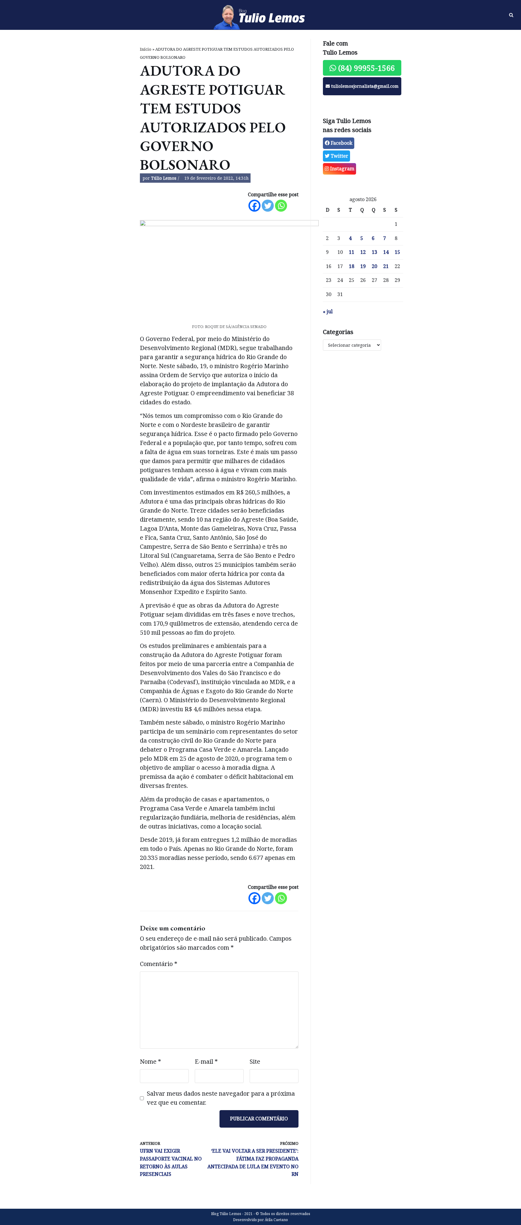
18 (351, 266)
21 (386, 266)
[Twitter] (268, 206)
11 (351, 252)
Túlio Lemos (163, 178)
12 (363, 252)
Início (145, 49)
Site (255, 1061)
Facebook (341, 143)
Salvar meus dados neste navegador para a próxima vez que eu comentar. (221, 1098)
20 (374, 266)
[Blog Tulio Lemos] (260, 15)
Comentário (158, 964)
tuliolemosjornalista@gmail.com (364, 86)
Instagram (341, 168)
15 (397, 252)
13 (374, 252)
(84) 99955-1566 (365, 68)
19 (363, 266)
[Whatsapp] (281, 206)
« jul (328, 311)
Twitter (339, 156)
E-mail (206, 1061)
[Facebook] (254, 206)
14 (386, 252)
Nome (150, 1061)
